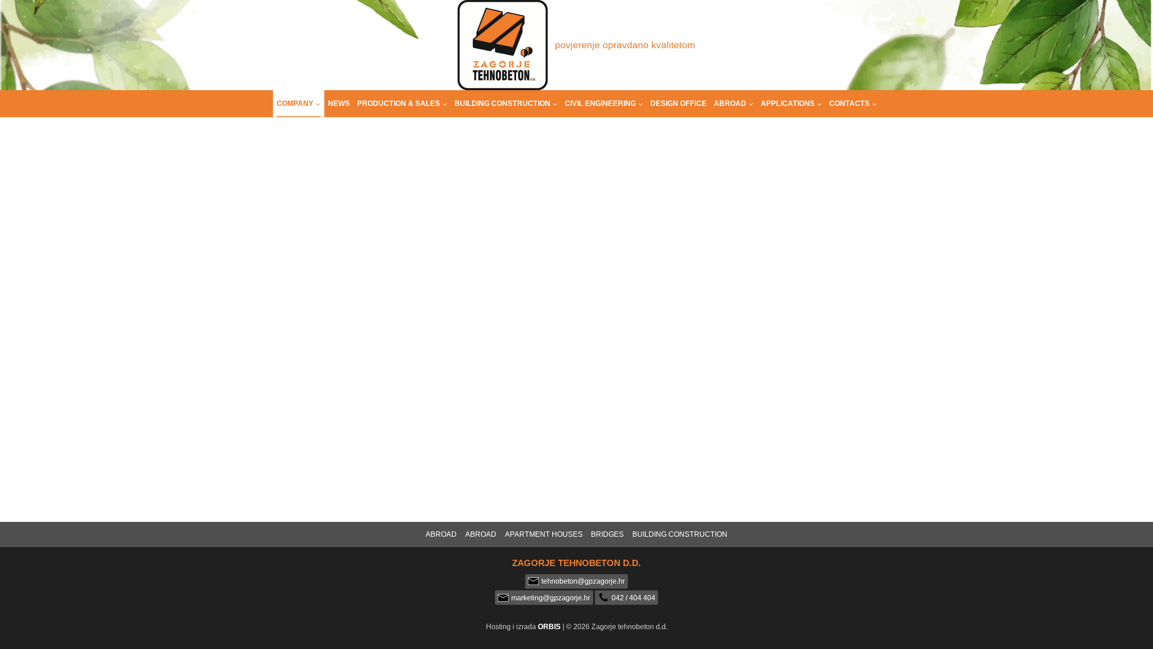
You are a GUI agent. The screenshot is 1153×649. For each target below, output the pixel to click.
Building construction (679, 534)
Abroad (441, 534)
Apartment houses (544, 534)
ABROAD (480, 534)
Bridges (607, 534)
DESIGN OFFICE (678, 103)
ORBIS (549, 627)
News (339, 103)
